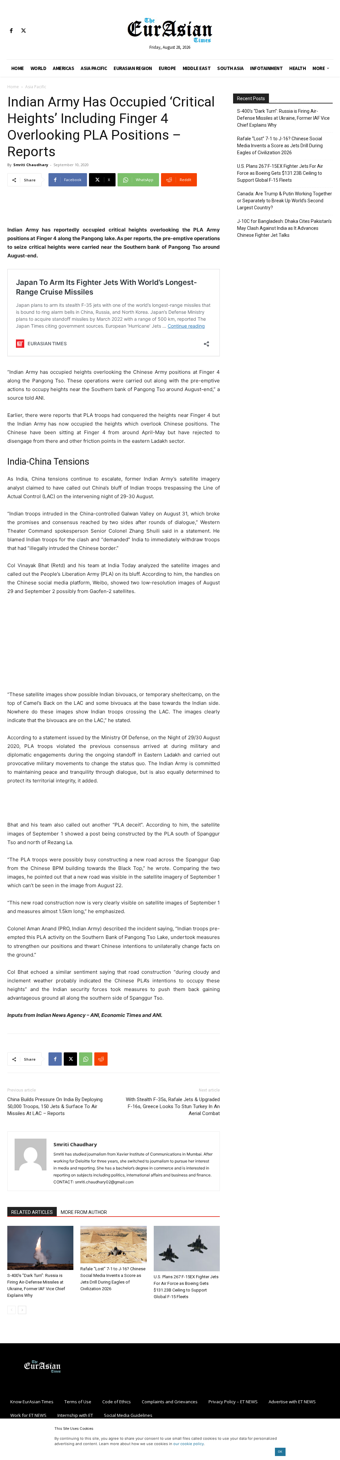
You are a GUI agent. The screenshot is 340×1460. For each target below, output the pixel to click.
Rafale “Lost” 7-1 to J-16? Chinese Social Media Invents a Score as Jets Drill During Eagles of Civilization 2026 (280, 145)
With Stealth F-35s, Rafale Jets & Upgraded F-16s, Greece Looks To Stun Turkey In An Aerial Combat (173, 1106)
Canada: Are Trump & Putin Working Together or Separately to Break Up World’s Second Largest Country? (284, 200)
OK (280, 1451)
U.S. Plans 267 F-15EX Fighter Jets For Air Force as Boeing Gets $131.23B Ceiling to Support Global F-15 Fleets (280, 173)
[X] (23, 31)
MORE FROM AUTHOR (84, 1212)
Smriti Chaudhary (30, 164)
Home (13, 87)
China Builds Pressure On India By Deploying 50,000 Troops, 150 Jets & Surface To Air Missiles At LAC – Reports (55, 1106)
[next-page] (22, 1310)
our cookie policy (188, 1443)
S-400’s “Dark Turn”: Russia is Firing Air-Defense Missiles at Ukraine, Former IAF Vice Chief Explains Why (283, 118)
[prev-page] (11, 1310)
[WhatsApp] (85, 1059)
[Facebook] (11, 31)
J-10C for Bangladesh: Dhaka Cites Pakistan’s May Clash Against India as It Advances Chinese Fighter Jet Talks (284, 228)
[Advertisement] (113, 209)
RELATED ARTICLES (32, 1212)
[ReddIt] (101, 1059)
